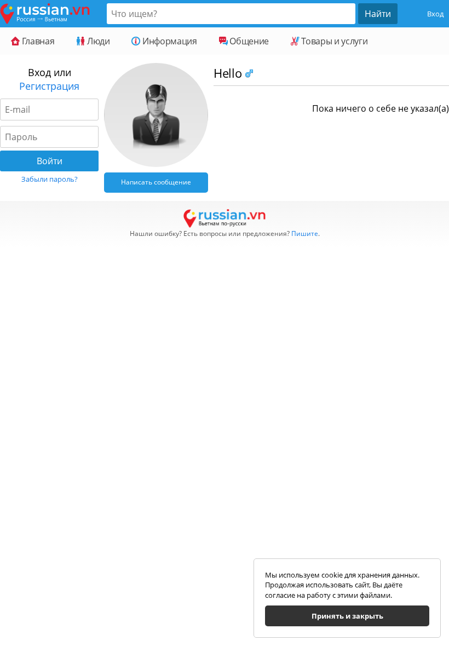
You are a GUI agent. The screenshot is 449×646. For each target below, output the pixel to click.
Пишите (304, 233)
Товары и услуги (333, 41)
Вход (435, 14)
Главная (37, 41)
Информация (168, 41)
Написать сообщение (156, 182)
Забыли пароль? (49, 179)
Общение (248, 41)
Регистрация (49, 86)
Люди (97, 41)
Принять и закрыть (347, 616)
